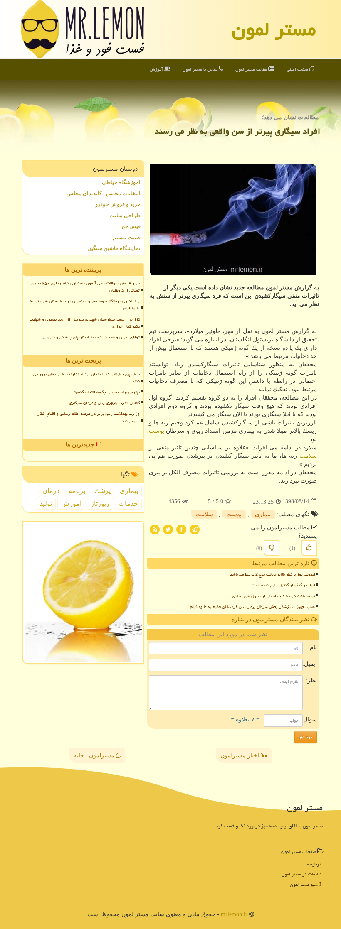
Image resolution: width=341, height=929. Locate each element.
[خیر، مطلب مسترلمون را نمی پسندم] (271, 548)
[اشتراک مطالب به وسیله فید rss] (155, 529)
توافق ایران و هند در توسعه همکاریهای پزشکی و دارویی (91, 337)
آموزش (157, 69)
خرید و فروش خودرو (118, 204)
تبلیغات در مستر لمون (301, 874)
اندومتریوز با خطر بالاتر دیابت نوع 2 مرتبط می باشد (272, 574)
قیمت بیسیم (127, 237)
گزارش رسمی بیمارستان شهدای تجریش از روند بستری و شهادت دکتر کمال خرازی (85, 323)
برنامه (77, 490)
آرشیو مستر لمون (305, 884)
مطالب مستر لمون (251, 69)
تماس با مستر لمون (201, 69)
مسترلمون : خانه (95, 756)
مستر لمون (274, 29)
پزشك (102, 490)
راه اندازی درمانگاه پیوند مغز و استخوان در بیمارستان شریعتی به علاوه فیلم (85, 304)
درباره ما (313, 864)
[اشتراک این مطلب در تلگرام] (194, 529)
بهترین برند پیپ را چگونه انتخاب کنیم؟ (107, 392)
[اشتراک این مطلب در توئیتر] (168, 529)
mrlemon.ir (234, 914)
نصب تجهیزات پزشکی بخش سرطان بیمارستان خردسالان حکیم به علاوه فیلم (252, 607)
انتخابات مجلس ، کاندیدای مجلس (104, 193)
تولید (46, 503)
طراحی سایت (125, 215)
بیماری (263, 514)
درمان (50, 490)
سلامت (308, 456)
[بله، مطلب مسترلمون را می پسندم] (309, 548)
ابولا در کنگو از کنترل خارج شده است (283, 585)
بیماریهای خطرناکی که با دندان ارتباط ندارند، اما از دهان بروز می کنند (86, 377)
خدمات (128, 503)
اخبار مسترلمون (240, 756)
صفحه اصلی (298, 69)
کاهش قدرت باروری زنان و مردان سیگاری (104, 403)
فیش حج (131, 226)
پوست (156, 431)
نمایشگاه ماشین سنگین (114, 248)
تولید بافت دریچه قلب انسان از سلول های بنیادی (273, 596)
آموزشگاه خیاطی (121, 182)
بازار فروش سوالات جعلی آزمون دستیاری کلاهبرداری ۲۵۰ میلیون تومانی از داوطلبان (85, 286)
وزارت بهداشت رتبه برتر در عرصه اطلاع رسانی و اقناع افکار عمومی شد (88, 417)
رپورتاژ (100, 503)
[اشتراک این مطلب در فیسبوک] (181, 529)
